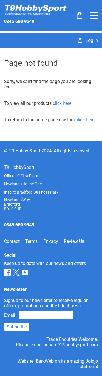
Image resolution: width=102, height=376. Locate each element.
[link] (79, 15)
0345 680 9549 (19, 21)
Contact (12, 241)
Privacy (50, 241)
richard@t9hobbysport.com (71, 344)
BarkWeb (45, 361)
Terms (31, 241)
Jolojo (92, 361)
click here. (63, 103)
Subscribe (17, 327)
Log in (92, 40)
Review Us (74, 241)
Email (9, 315)
